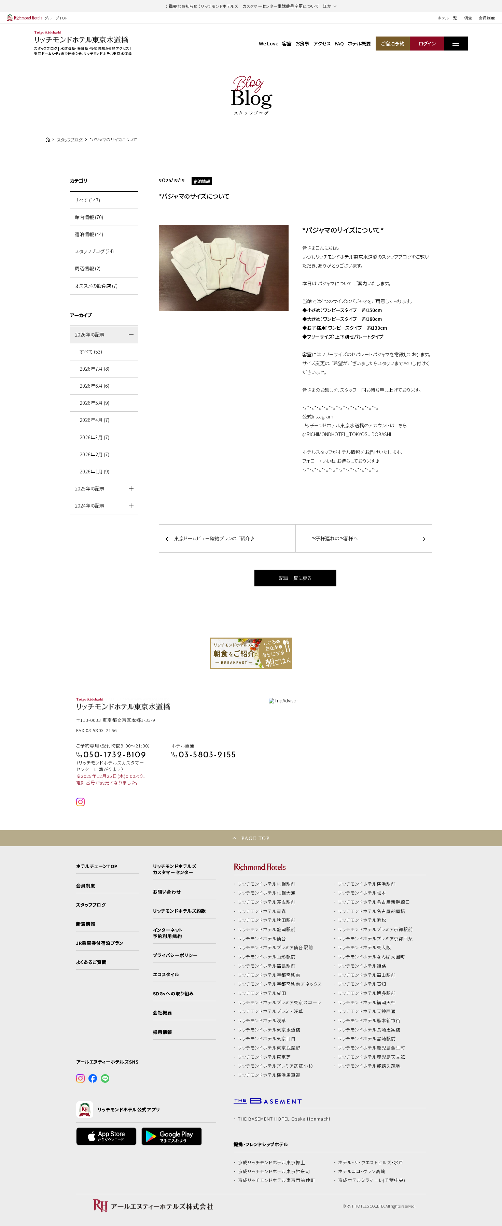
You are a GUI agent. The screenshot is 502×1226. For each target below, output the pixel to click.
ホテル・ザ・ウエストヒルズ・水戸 (371, 1162)
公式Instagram (317, 416)
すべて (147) (87, 200)
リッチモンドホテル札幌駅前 (267, 884)
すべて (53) (91, 351)
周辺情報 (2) (87, 268)
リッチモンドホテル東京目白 (267, 1039)
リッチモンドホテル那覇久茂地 (369, 1066)
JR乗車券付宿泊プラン (100, 943)
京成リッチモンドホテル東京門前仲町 (276, 1180)
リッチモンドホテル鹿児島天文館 (372, 1057)
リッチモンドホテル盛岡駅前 (267, 929)
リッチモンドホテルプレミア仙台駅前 (275, 947)
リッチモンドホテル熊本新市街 (369, 1020)
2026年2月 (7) (94, 454)
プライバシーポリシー (175, 955)
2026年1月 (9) (94, 471)
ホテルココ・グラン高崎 (362, 1171)
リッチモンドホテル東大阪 (364, 947)
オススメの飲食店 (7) (96, 285)
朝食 (468, 17)
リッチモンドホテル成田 (262, 993)
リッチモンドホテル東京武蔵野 (269, 1048)
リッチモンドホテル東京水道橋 (269, 1030)
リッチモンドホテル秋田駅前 (267, 920)
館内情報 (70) (89, 217)
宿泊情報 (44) (89, 234)
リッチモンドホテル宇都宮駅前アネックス (280, 984)
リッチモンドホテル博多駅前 (367, 993)
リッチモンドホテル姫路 (362, 966)
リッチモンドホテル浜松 (362, 920)
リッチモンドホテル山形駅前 (267, 957)
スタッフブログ (91, 905)
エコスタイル (166, 974)
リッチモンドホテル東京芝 (264, 1057)
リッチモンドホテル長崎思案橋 (369, 1030)
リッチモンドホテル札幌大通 (267, 893)
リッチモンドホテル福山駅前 (367, 975)
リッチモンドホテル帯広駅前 (267, 902)
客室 (287, 43)
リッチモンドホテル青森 (262, 911)
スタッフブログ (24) (94, 251)
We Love (268, 43)
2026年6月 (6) (94, 385)
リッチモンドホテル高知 (362, 984)
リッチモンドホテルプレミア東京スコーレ (279, 1002)
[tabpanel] (251, 653)
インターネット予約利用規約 (167, 933)
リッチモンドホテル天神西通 (367, 1011)
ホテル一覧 (447, 17)
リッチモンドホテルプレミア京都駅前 (375, 929)
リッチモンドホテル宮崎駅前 (367, 1039)
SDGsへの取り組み (173, 993)
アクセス (322, 43)
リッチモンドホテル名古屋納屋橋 (372, 911)
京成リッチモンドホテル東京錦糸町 (274, 1171)
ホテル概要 (359, 43)
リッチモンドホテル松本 (362, 893)
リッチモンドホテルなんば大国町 (371, 957)
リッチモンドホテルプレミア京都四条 (375, 939)
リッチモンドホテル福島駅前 (267, 966)
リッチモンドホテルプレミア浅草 (271, 1011)
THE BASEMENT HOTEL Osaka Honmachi (284, 1119)
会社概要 (162, 1013)
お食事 (302, 43)
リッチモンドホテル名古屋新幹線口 (374, 902)
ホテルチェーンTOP (96, 866)
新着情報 (85, 924)
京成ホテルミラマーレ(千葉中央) (372, 1180)
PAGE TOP (255, 838)
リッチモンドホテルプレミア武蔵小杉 (275, 1066)
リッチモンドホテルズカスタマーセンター (174, 869)
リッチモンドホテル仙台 (262, 939)
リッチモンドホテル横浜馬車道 (269, 1075)
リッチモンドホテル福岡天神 (367, 1002)
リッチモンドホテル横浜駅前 (367, 884)
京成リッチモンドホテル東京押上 (272, 1162)
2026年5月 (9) (94, 402)
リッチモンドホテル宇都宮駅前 (269, 975)
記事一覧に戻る (295, 577)
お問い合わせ (167, 892)
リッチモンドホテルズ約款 (179, 911)
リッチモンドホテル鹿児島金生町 (372, 1048)
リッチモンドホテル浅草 (262, 1020)
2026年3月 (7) (94, 437)
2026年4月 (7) (94, 419)
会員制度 (487, 17)
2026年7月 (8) (94, 368)
